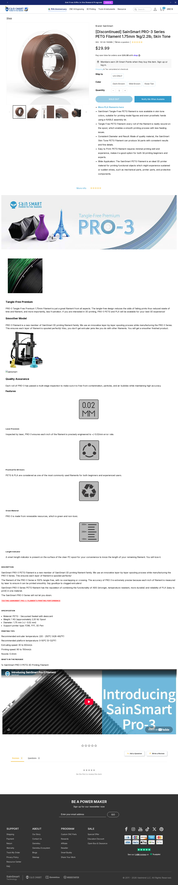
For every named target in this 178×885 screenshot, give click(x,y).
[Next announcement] (170, 2)
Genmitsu (36, 843)
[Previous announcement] (7, 2)
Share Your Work (68, 857)
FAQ (8, 866)
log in (103, 65)
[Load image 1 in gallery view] (19, 111)
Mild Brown (134, 83)
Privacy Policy (13, 857)
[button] (162, 9)
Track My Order (13, 852)
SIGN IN (108, 2)
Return (9, 843)
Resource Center (14, 862)
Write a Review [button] (158, 753)
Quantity (100, 90)
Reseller (64, 848)
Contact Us (37, 839)
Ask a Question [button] (136, 753)
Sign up (161, 62)
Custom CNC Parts (69, 834)
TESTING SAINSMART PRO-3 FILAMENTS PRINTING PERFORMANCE (30, 601)
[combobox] (142, 9)
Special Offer (93, 834)
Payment (10, 839)
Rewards (65, 839)
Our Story (36, 834)
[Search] (135, 9)
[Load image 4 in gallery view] (62, 111)
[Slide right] (86, 112)
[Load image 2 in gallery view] (33, 111)
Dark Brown (119, 83)
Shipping (99, 69)
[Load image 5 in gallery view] (76, 111)
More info (81, 188)
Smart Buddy (66, 852)
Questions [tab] (32, 758)
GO (113, 814)
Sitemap (35, 857)
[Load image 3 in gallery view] (47, 111)
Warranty (10, 848)
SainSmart (108, 26)
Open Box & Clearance (97, 843)
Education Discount (96, 839)
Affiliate (64, 843)
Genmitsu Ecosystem (41, 848)
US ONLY (117, 76)
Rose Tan (149, 83)
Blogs (34, 852)
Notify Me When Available (153, 99)
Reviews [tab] (15, 758)
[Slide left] (9, 112)
